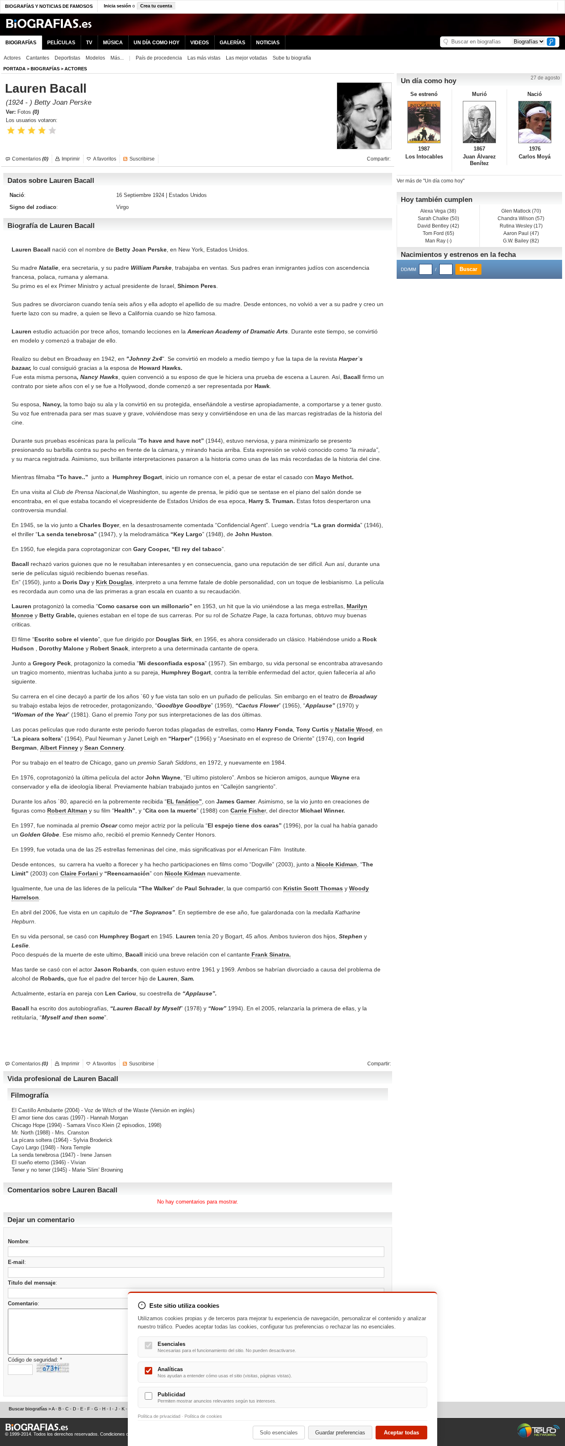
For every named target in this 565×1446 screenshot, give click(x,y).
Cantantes (37, 58)
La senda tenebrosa (35, 1155)
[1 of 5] (11, 130)
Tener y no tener (31, 1170)
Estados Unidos (188, 195)
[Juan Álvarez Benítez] (480, 122)
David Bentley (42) (438, 226)
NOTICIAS (268, 43)
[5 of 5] (52, 130)
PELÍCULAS (61, 43)
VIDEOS (199, 43)
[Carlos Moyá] (535, 122)
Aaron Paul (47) (521, 233)
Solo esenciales (279, 1432)
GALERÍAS (232, 43)
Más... (117, 58)
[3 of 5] (31, 130)
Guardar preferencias (340, 1432)
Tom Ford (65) (438, 233)
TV (89, 43)
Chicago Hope (28, 1125)
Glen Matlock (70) (521, 211)
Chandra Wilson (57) (521, 218)
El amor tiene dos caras (40, 1118)
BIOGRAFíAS (45, 68)
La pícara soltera (32, 1140)
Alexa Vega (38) (438, 211)
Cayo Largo (25, 1147)
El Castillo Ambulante (37, 1110)
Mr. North (23, 1132)
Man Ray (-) (438, 241)
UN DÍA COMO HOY (157, 43)
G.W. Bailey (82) (521, 241)
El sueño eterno (30, 1162)
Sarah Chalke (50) (438, 218)
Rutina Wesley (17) (521, 226)
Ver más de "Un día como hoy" (430, 181)
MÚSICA (113, 43)
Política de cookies (203, 1416)
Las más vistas (203, 58)
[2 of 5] (21, 130)
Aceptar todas (401, 1432)
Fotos (28, 112)
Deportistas (67, 58)
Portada (14, 68)
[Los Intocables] (424, 122)
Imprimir (71, 159)
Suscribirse (142, 159)
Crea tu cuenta (156, 5)
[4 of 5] (42, 130)
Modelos (95, 58)
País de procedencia (159, 58)
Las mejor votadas (246, 58)
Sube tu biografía (292, 58)
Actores (12, 58)
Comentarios (30, 159)
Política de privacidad (159, 1416)
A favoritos (104, 159)
